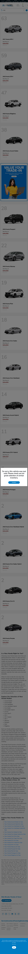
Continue (14, 482)
